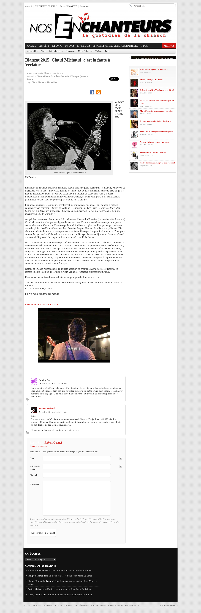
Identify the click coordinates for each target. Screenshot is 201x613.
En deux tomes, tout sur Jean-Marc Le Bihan (70, 570)
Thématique (130, 605)
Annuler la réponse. (38, 445)
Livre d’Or (83, 45)
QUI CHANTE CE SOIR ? (46, 6)
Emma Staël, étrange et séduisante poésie (156, 131)
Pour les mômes (98, 605)
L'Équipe (57, 45)
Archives (169, 45)
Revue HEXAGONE (68, 6)
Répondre (28, 399)
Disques (69, 45)
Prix (107, 51)
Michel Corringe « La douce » (152, 79)
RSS (98, 92)
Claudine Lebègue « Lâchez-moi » (154, 69)
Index (144, 45)
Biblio (43, 51)
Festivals (64, 76)
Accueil (28, 6)
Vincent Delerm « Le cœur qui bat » (154, 142)
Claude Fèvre (42, 73)
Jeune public (32, 51)
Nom (32, 458)
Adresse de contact (35, 468)
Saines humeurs (55, 51)
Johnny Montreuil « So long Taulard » (155, 121)
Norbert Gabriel (47, 408)
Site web (33, 475)
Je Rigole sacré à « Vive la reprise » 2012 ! (157, 90)
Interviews (48, 605)
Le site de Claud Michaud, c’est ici (42, 304)
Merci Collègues (85, 51)
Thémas (98, 51)
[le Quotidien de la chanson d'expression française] (100, 26)
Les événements (81, 605)
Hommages (70, 51)
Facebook (92, 92)
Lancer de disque (63, 605)
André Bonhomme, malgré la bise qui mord (157, 162)
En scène (44, 45)
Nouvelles (52, 82)
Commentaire (34, 484)
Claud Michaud (39, 82)
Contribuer (84, 6)
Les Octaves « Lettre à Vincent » (153, 152)
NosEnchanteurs (169, 605)
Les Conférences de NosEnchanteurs (115, 45)
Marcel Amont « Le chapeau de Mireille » (156, 111)
